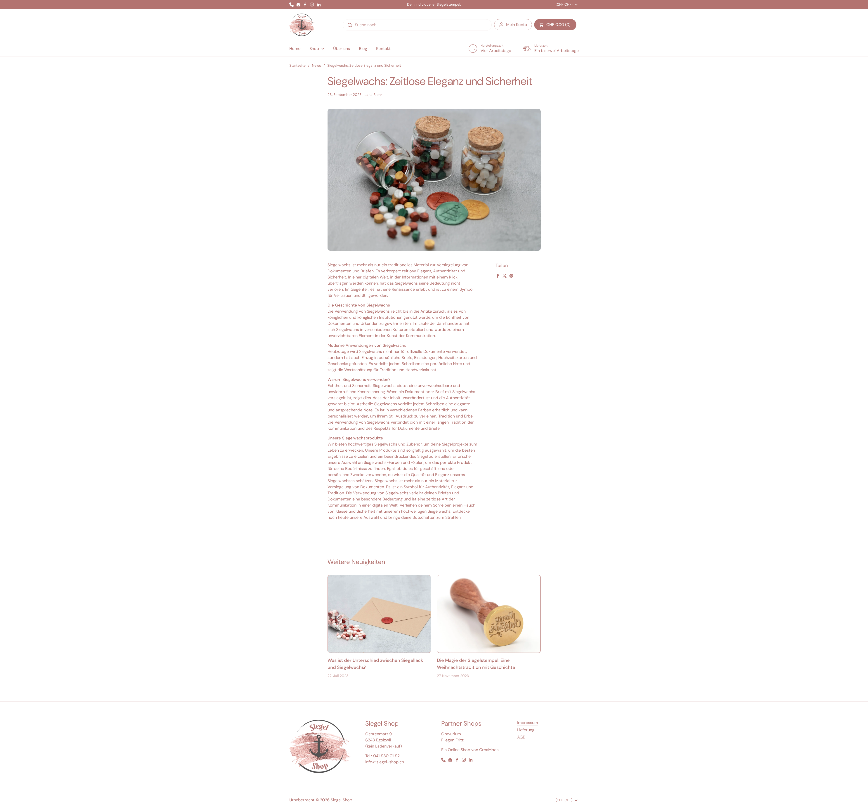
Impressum (527, 722)
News (316, 65)
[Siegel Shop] (302, 25)
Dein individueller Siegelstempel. (434, 4)
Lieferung (525, 730)
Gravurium (451, 734)
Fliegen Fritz (452, 740)
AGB (521, 737)
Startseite (297, 65)
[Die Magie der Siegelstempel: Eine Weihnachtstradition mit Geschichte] (489, 614)
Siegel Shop (341, 800)
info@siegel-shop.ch (384, 762)
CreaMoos (489, 749)
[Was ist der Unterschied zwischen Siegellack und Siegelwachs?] (379, 614)
